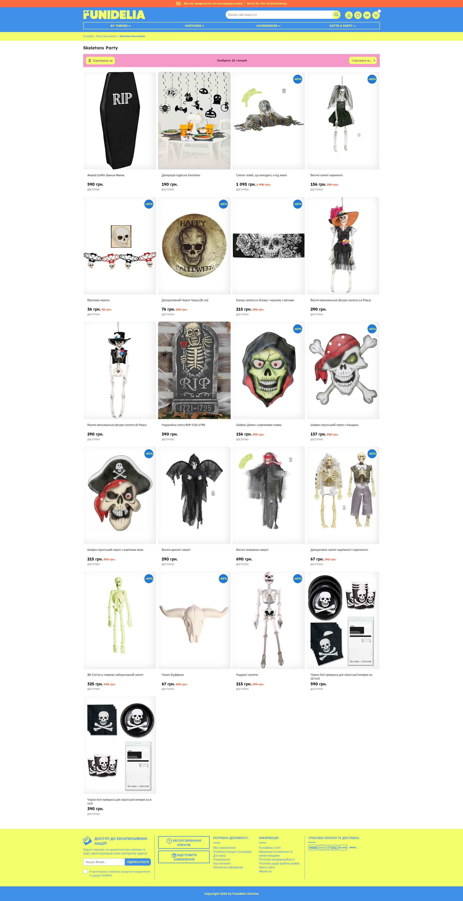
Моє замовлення (224, 847)
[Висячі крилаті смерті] (194, 495)
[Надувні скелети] (269, 620)
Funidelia (88, 36)
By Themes (119, 25)
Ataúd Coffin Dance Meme (105, 175)
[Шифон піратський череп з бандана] (343, 370)
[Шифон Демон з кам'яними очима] (269, 370)
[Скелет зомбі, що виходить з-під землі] (269, 121)
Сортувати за (102, 60)
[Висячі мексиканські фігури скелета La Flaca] (343, 246)
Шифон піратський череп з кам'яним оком (115, 550)
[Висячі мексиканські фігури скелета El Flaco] (120, 370)
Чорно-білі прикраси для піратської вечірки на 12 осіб (341, 676)
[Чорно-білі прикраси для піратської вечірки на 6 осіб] (120, 745)
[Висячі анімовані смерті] (269, 495)
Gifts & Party (341, 25)
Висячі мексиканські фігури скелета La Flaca (341, 300)
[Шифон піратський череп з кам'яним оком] (120, 495)
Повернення (221, 859)
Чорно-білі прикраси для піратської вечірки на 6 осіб (119, 801)
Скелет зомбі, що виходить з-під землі (261, 175)
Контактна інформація (228, 867)
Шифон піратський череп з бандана (334, 425)
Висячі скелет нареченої (327, 175)
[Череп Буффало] (194, 620)
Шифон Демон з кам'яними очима (258, 425)
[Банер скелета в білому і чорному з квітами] (269, 246)
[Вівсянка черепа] (120, 246)
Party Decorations (106, 36)
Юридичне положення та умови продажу (275, 853)
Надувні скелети (247, 674)
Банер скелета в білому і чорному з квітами (265, 300)
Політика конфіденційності (277, 859)
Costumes (193, 25)
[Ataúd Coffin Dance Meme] (120, 121)
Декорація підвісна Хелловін (181, 175)
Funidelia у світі (270, 847)
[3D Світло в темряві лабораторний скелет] (120, 620)
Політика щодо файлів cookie (279, 863)
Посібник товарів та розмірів (232, 851)
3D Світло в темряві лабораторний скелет (115, 674)
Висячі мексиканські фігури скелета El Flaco (116, 425)
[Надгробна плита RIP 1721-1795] (194, 370)
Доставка (219, 855)
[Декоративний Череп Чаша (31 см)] (194, 246)
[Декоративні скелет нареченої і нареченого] (343, 495)
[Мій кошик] (376, 15)
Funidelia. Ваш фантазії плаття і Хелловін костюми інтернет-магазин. (114, 14)
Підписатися (138, 862)
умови (96, 875)
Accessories (266, 25)
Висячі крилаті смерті (176, 550)
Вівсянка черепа (98, 300)
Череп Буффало (173, 674)
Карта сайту (267, 867)
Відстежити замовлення (185, 857)
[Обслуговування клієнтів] (358, 15)
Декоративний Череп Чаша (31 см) (185, 300)
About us (265, 871)
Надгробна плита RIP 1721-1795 (183, 425)
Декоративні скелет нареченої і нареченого (339, 550)
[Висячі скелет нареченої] (343, 121)
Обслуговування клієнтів (186, 843)
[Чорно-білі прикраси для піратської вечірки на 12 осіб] (343, 620)
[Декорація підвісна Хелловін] (194, 121)
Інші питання (221, 863)
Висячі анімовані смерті (252, 550)
